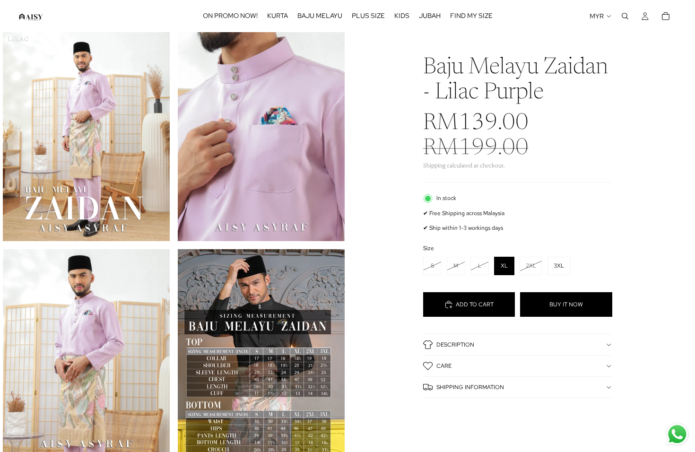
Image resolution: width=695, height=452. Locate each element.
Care (444, 366)
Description (455, 344)
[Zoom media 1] (86, 136)
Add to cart (475, 304)
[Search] (625, 16)
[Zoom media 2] (261, 136)
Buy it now (566, 304)
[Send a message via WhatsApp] (677, 434)
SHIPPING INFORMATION (470, 387)
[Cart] (665, 16)
